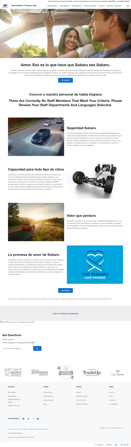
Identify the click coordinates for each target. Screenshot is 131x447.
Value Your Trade (81, 400)
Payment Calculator (82, 404)
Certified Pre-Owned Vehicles (14, 401)
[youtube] (38, 419)
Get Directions (113, 404)
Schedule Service (48, 396)
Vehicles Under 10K (13, 405)
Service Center (47, 392)
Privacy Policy (17, 429)
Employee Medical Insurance (15, 433)
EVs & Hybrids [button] (64, 6)
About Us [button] (118, 6)
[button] (1, 1)
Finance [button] (101, 6)
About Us (112, 392)
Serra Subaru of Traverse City (116, 428)
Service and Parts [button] (90, 6)
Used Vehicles (12, 396)
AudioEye (10, 429)
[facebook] (23, 419)
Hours (111, 396)
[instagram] (28, 419)
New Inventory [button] (52, 6)
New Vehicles (12, 392)
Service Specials (48, 400)
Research (110, 6)
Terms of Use (39, 429)
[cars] (33, 419)
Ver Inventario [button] (65, 80)
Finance (78, 392)
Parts (45, 404)
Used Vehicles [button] (76, 6)
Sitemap (32, 429)
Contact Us (112, 400)
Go (37, 348)
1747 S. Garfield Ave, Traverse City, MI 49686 (61, 1)
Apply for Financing (81, 396)
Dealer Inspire (31, 437)
